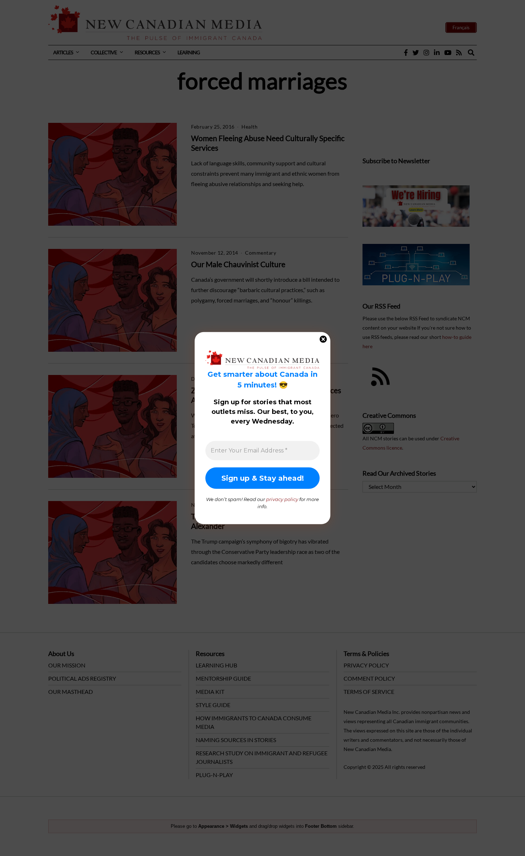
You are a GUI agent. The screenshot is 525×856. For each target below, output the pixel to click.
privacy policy (282, 499)
